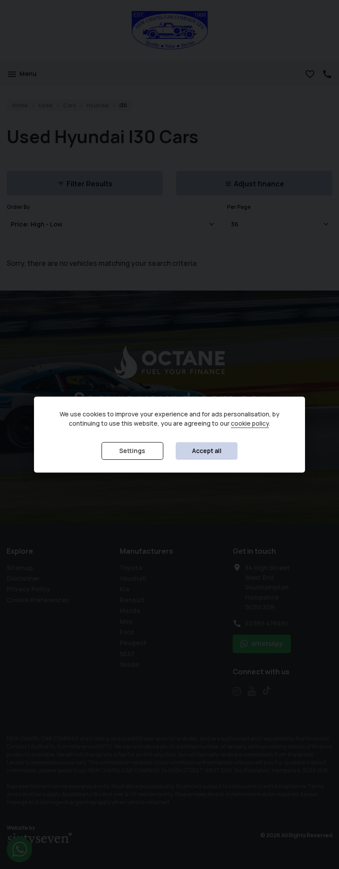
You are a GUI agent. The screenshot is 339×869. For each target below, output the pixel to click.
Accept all (207, 450)
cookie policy (250, 423)
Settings (132, 450)
